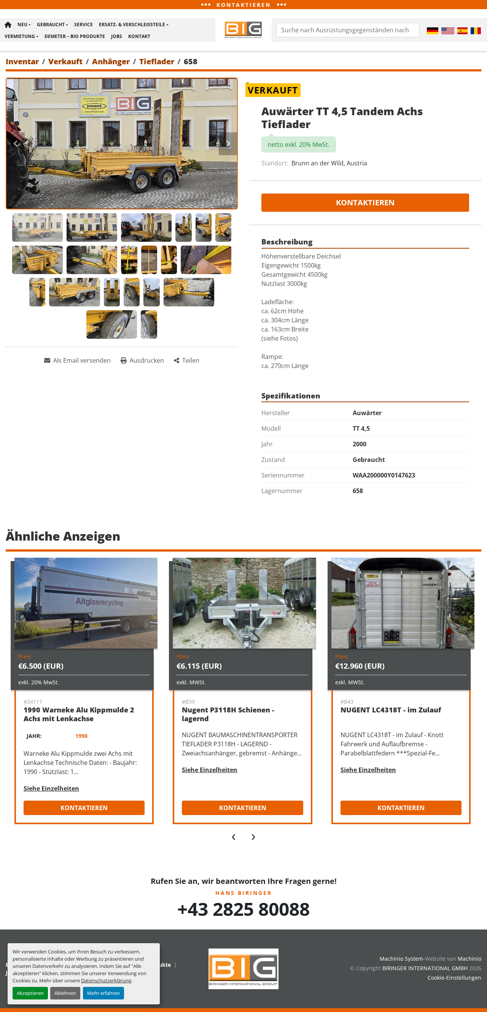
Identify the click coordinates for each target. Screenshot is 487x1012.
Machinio (469, 958)
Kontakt (139, 36)
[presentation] (233, 835)
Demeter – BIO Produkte (75, 36)
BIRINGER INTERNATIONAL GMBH (425, 968)
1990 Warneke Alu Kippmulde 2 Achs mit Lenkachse (79, 714)
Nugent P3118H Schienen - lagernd (228, 714)
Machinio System (401, 958)
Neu (22, 24)
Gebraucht (51, 24)
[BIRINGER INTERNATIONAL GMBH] (243, 968)
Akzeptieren (30, 993)
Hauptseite (8, 24)
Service (83, 24)
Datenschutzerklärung (106, 980)
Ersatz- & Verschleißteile (132, 24)
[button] (24, 24)
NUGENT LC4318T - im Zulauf (391, 709)
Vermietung (20, 36)
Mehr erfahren (103, 993)
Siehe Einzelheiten (51, 788)
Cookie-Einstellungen (454, 977)
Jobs (116, 36)
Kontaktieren (365, 202)
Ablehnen (65, 993)
